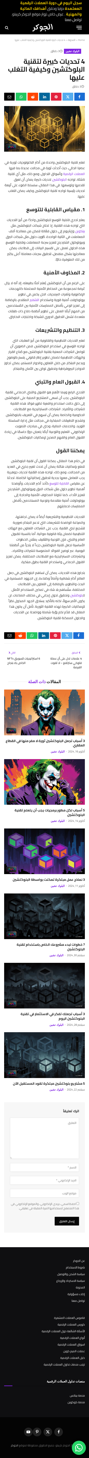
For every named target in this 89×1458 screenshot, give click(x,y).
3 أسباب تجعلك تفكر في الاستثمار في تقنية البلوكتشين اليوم (52, 1016)
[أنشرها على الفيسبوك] (79, 97)
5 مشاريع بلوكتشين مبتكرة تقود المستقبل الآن (49, 1083)
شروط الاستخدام (75, 1267)
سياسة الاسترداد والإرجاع (70, 1280)
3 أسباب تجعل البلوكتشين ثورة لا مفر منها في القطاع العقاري (45, 743)
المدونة (71, 39)
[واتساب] (21, 97)
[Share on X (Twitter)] (68, 97)
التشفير (34, 300)
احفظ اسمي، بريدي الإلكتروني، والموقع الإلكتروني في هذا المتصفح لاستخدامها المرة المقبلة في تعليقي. (45, 1206)
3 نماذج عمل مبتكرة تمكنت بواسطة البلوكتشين (49, 879)
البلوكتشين (59, 179)
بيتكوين (80, 231)
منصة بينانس (77, 1395)
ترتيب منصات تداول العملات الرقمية (64, 1364)
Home (81, 39)
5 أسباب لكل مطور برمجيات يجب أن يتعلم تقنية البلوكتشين (49, 812)
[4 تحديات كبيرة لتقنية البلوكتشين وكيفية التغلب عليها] (44, 150)
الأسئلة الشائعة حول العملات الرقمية (63, 1331)
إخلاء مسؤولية (76, 1294)
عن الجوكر (79, 1260)
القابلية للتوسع (59, 483)
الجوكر (14, 1445)
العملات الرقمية (74, 174)
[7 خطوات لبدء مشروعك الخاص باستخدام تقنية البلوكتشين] (44, 916)
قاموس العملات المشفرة (69, 1318)
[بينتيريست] (56, 97)
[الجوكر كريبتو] (42, 27)
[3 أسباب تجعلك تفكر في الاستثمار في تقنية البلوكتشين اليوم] (44, 985)
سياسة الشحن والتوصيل (71, 1274)
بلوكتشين (76, 595)
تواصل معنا (73, 19)
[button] (79, 27)
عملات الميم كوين (74, 1351)
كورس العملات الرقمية (71, 1324)
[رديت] (33, 97)
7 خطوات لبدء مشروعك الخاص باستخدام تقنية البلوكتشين (51, 946)
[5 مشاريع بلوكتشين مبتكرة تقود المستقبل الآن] (44, 1055)
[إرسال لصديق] (9, 97)
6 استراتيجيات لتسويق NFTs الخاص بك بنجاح (23, 661)
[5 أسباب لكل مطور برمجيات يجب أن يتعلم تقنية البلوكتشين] (44, 782)
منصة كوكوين (76, 1402)
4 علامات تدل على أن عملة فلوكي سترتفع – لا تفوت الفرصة (66, 663)
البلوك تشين (72, 51)
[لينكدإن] (44, 97)
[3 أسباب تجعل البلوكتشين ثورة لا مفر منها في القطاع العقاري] (44, 712)
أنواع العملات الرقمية (72, 1338)
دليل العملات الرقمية (72, 1358)
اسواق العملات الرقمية (71, 1344)
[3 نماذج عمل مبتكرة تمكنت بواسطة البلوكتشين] (44, 851)
